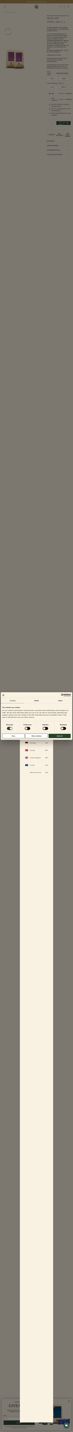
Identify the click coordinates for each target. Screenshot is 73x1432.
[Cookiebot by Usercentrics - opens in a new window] (62, 695)
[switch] (27, 728)
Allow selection (36, 736)
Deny (13, 736)
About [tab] (60, 700)
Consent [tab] (12, 700)
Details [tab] (36, 700)
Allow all (59, 736)
